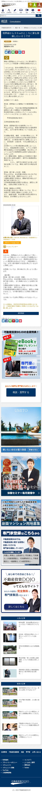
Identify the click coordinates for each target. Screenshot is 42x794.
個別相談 (21, 313)
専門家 (28, 752)
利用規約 (5, 760)
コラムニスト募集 (8, 767)
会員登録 (34, 6)
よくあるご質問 (29, 762)
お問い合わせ (36, 752)
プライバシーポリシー (10, 762)
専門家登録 (39, 6)
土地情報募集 (7, 772)
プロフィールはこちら (12, 242)
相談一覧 (17, 28)
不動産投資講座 (14, 752)
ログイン (30, 6)
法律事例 (4, 752)
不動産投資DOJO (6, 28)
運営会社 (27, 765)
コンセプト (28, 760)
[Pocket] (23, 53)
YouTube (5, 770)
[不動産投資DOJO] (20, 53)
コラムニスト (7, 765)
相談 (22, 752)
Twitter (26, 767)
